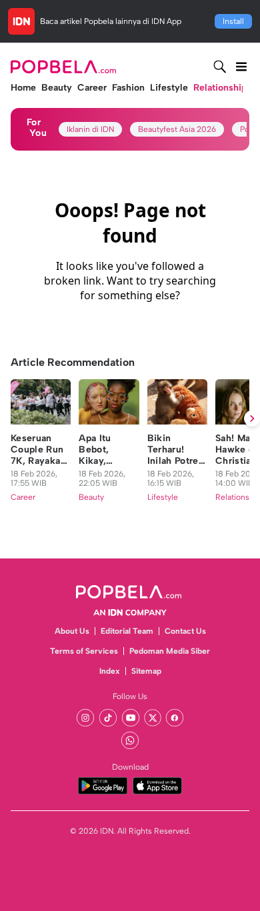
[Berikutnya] (252, 419)
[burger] (241, 66)
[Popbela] (65, 66)
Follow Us (130, 696)
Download (130, 767)
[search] (220, 67)
